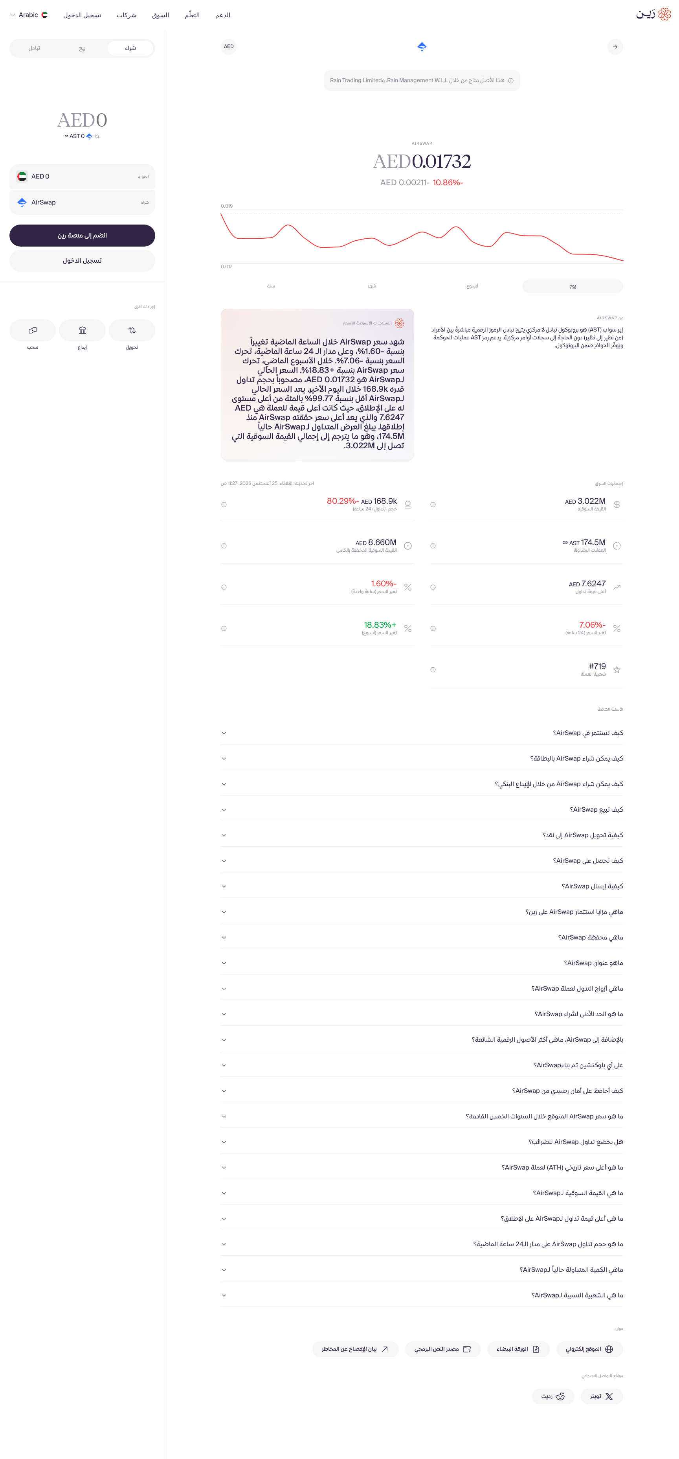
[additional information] (433, 504)
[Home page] (654, 14)
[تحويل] (132, 330)
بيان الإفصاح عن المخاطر (349, 1349)
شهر (372, 286)
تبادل (34, 48)
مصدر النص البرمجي (437, 1349)
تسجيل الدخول (82, 260)
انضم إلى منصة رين (82, 235)
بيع (82, 48)
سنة (271, 286)
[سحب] (32, 330)
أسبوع (472, 286)
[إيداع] (82, 330)
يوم (573, 286)
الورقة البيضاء (512, 1349)
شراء (130, 48)
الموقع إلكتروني (583, 1349)
